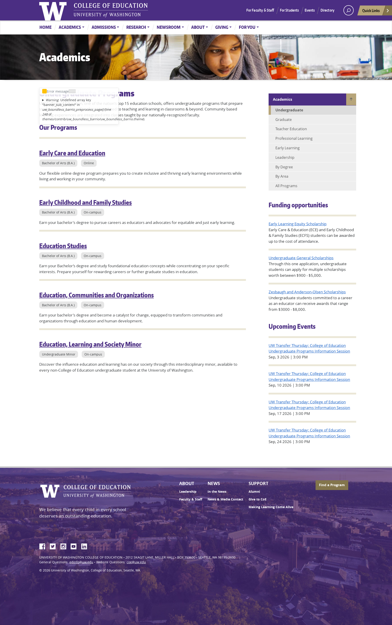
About (198, 27)
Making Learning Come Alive (271, 507)
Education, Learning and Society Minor (90, 344)
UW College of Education (110, 10)
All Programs (286, 185)
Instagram (65, 545)
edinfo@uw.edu (81, 562)
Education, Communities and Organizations (96, 295)
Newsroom (169, 27)
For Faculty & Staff (260, 10)
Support (258, 483)
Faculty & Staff (190, 499)
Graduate (283, 119)
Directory (327, 10)
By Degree (284, 166)
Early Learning (287, 147)
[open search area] (348, 10)
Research (136, 27)
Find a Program (332, 485)
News (214, 483)
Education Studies (63, 246)
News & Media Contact (225, 499)
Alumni (254, 491)
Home (45, 27)
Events (310, 10)
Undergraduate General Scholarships (301, 257)
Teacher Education (291, 128)
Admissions (104, 27)
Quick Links (371, 10)
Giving (221, 27)
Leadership (284, 157)
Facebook (44, 545)
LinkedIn (86, 545)
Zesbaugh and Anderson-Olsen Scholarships (307, 291)
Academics (70, 27)
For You (247, 27)
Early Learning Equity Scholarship (297, 223)
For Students (289, 10)
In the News (217, 491)
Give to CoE (258, 499)
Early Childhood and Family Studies (85, 202)
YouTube (75, 545)
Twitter (54, 545)
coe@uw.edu (136, 562)
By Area (281, 176)
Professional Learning (294, 138)
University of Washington (54, 10)
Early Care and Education (72, 153)
